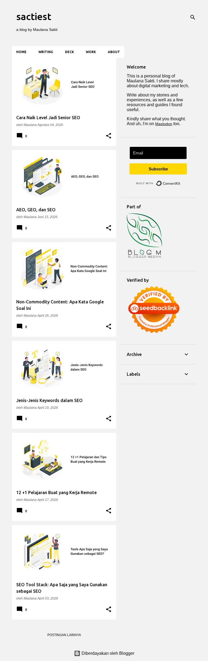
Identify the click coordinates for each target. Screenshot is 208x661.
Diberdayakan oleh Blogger (107, 653)
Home (21, 52)
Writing (45, 52)
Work (91, 52)
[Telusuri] (193, 17)
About (114, 52)
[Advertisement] (158, 418)
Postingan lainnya (64, 635)
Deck (69, 52)
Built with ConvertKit (180, 181)
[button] (108, 136)
